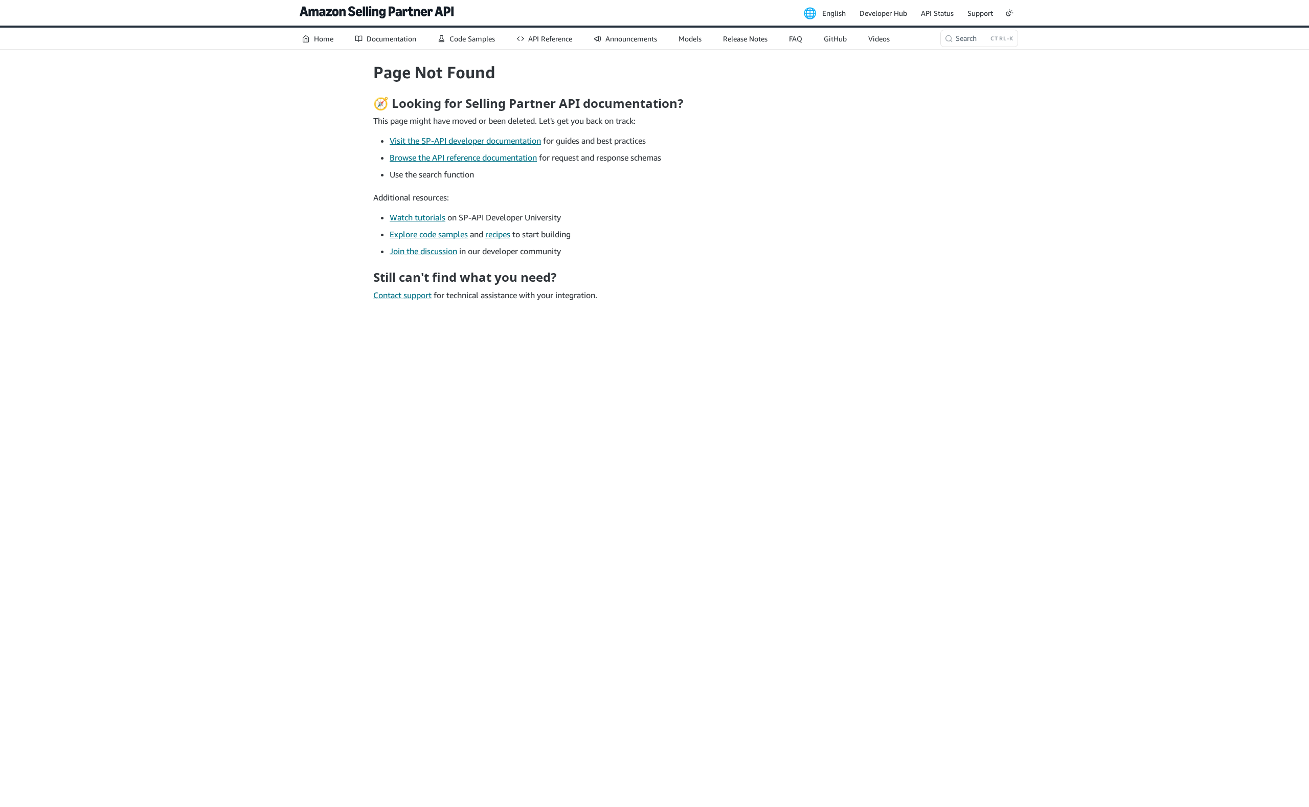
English (834, 13)
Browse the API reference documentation (463, 157)
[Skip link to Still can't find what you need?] (366, 277)
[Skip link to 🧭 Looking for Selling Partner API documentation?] (366, 103)
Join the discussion (423, 251)
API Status (937, 13)
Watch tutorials (417, 217)
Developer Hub (883, 13)
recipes (497, 234)
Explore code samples (429, 234)
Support (980, 13)
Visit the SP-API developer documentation (465, 141)
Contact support (402, 295)
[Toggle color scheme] (1009, 13)
